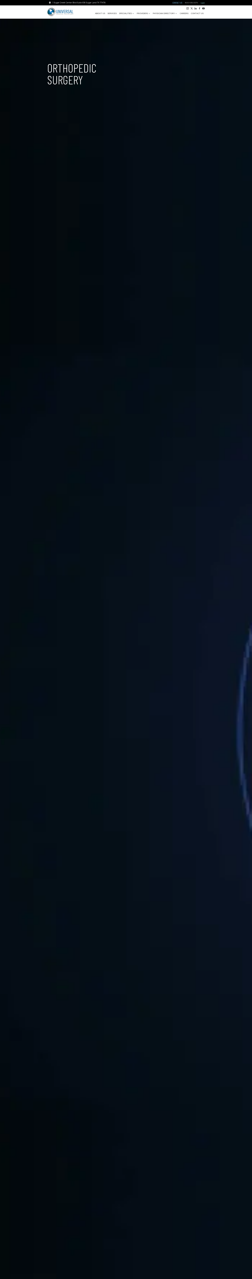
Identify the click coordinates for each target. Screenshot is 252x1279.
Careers (184, 13)
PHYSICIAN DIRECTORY (164, 13)
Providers (142, 13)
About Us (100, 13)
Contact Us (197, 13)
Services (112, 13)
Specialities (125, 13)
